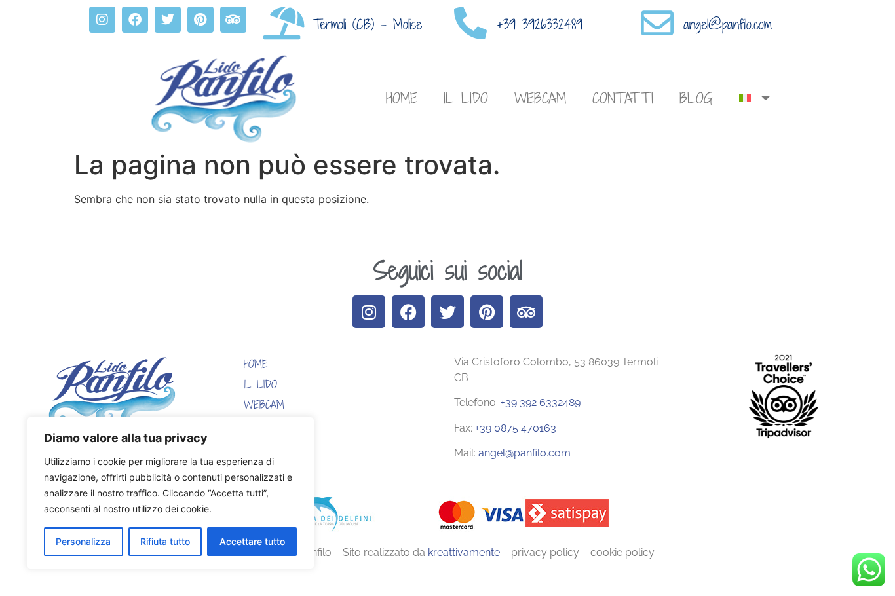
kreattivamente (465, 552)
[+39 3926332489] (470, 23)
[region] (170, 493)
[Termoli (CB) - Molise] (283, 23)
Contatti (622, 98)
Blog (696, 98)
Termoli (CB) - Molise (367, 24)
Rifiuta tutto (165, 541)
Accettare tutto (252, 541)
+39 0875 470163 (514, 428)
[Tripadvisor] (233, 20)
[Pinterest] (200, 20)
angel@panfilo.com (727, 24)
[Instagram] (102, 20)
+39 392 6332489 (541, 402)
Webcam (540, 98)
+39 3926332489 (539, 24)
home (401, 98)
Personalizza (83, 541)
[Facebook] (135, 20)
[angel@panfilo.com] (657, 23)
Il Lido (466, 98)
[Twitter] (168, 20)
